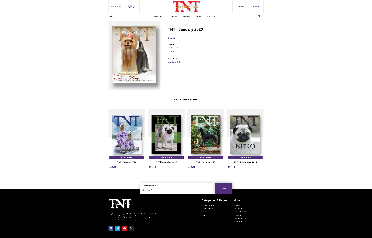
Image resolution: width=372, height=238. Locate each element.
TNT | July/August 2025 (245, 162)
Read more (126, 157)
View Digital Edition (174, 62)
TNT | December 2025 (166, 162)
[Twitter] (117, 228)
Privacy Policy (238, 208)
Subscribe (205, 212)
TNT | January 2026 (126, 162)
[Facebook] (110, 228)
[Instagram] (131, 228)
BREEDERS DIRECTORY (131, 6)
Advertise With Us (239, 218)
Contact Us (237, 205)
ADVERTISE (240, 6)
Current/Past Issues (208, 205)
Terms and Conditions (240, 212)
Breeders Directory (208, 208)
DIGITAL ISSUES (116, 6)
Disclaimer (237, 215)
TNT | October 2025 (205, 162)
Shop (203, 215)
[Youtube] (124, 228)
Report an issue (238, 222)
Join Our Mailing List (150, 185)
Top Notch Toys (173, 47)
